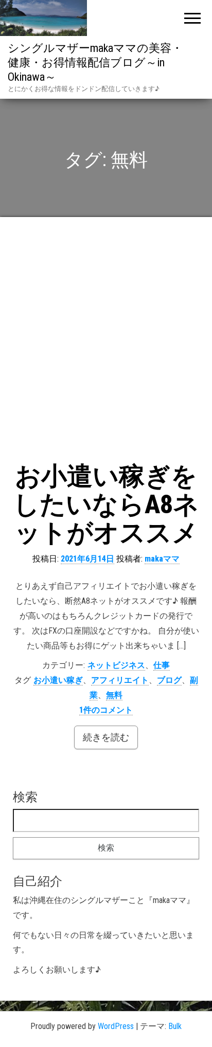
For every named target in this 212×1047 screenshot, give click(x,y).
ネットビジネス (116, 665)
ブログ (169, 680)
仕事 (161, 665)
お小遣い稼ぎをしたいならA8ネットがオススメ (106, 504)
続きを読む (106, 737)
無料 (114, 695)
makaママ (162, 559)
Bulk (175, 1026)
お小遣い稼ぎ (58, 680)
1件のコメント (106, 710)
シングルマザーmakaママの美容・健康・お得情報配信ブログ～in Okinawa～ (95, 62)
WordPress (116, 1026)
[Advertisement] (106, 341)
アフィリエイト (120, 680)
